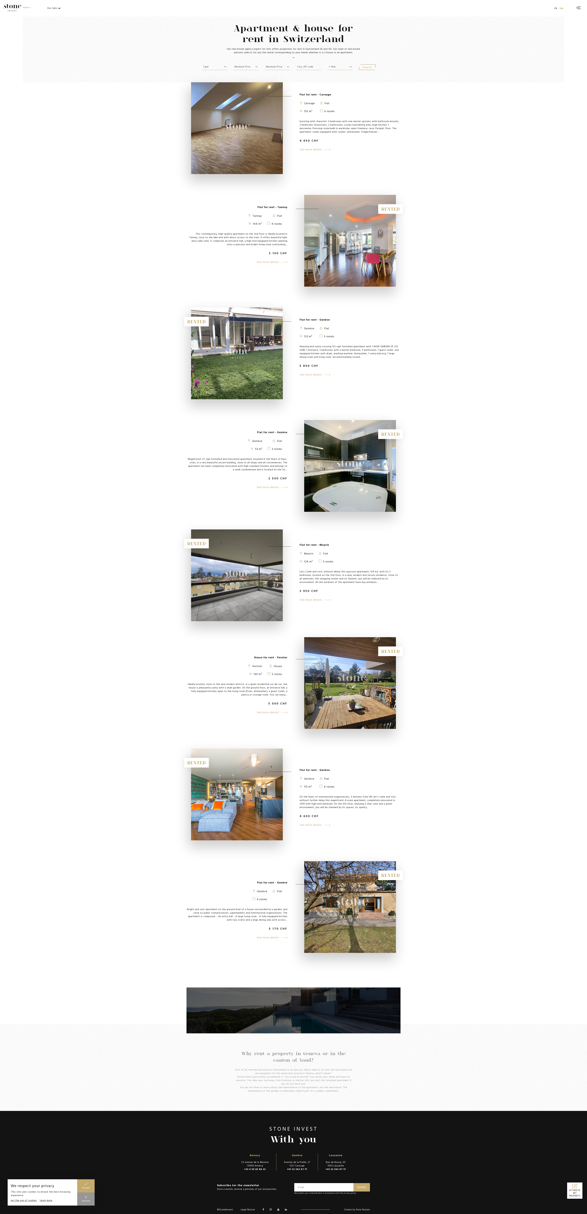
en (561, 8)
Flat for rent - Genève (315, 320)
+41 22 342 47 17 (297, 1169)
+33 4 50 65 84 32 (255, 1169)
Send (361, 1187)
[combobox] (214, 66)
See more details (311, 149)
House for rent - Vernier (270, 657)
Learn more (46, 1200)
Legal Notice (248, 1209)
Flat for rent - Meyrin (314, 545)
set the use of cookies (24, 1200)
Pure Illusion (363, 1209)
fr (555, 8)
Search (367, 67)
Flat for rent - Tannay (272, 207)
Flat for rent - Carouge (315, 94)
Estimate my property (575, 1193)
